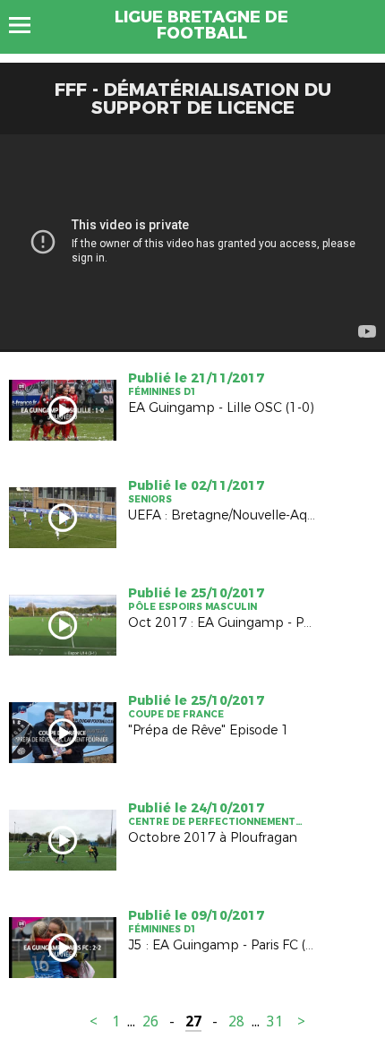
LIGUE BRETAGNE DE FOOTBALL (201, 25)
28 (236, 1021)
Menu (28, 25)
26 (150, 1021)
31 (275, 1021)
